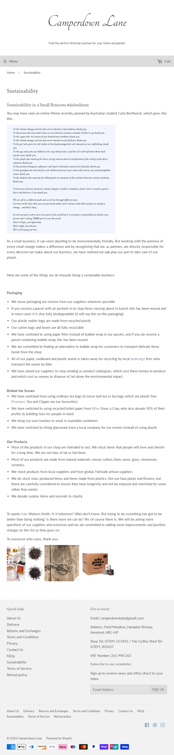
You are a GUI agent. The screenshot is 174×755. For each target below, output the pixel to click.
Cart (167, 61)
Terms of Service (19, 668)
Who (95, 408)
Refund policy (17, 675)
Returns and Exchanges (24, 631)
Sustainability (17, 662)
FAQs (11, 656)
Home (11, 72)
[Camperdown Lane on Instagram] (162, 725)
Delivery (13, 624)
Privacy (12, 643)
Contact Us (15, 650)
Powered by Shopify (59, 738)
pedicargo (137, 359)
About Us (14, 618)
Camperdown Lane (30, 738)
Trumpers (19, 401)
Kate (24, 514)
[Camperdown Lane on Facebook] (147, 725)
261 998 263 (121, 655)
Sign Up (158, 689)
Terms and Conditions (23, 637)
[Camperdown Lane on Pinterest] (154, 725)
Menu (13, 61)
